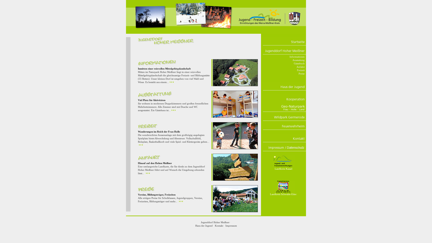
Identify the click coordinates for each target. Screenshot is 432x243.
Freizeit (301, 70)
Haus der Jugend (204, 225)
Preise (302, 73)
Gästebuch (299, 63)
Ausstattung (298, 60)
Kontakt (219, 225)
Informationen (297, 56)
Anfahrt (301, 66)
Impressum (231, 225)
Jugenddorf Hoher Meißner (215, 222)
